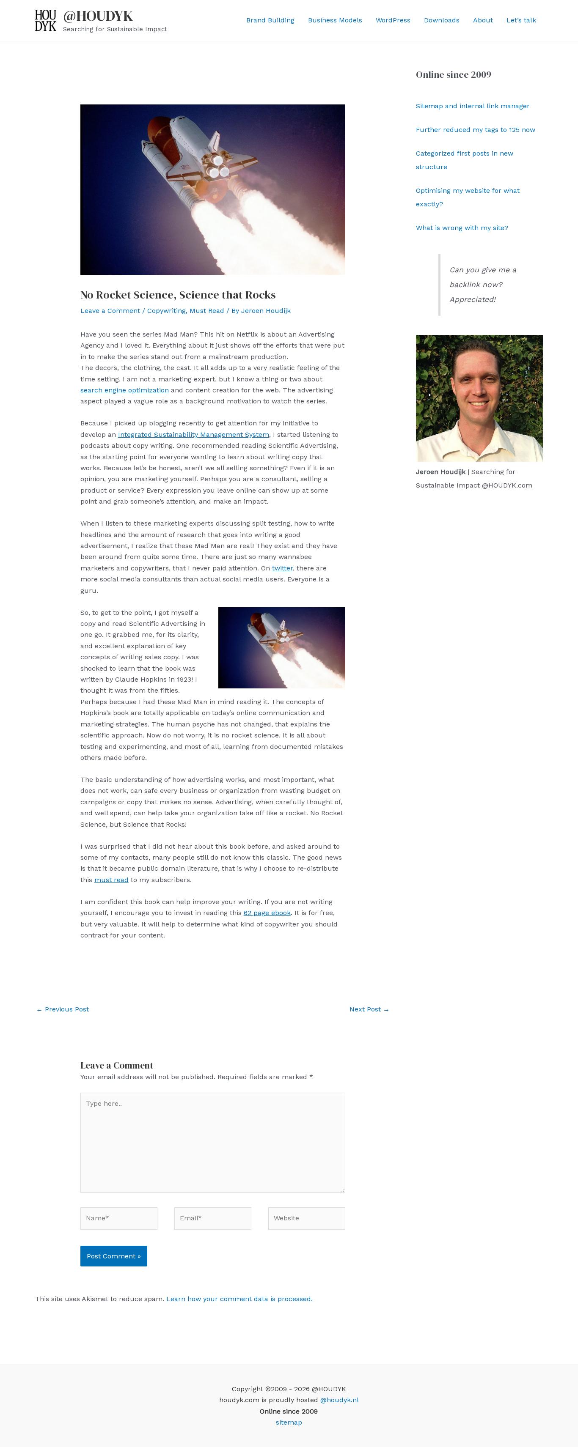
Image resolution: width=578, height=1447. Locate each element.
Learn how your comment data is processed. (239, 1299)
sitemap (289, 1422)
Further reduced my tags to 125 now (475, 130)
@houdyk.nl (339, 1400)
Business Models (335, 20)
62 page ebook (267, 913)
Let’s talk (521, 20)
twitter (282, 568)
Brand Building (270, 20)
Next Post (370, 1009)
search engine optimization (124, 390)
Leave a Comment (110, 311)
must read (111, 880)
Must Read (207, 311)
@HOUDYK (98, 15)
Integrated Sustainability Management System (193, 434)
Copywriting (166, 311)
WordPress (393, 20)
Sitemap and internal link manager (473, 106)
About (483, 20)
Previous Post (62, 1009)
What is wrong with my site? (462, 228)
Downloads (442, 20)
